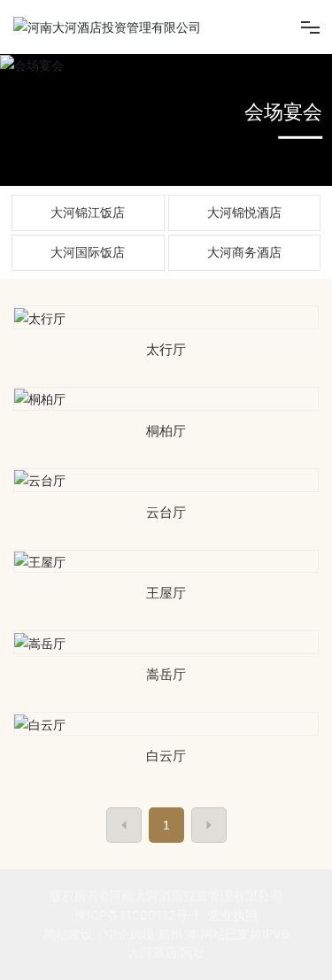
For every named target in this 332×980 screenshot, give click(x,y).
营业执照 (233, 914)
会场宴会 (283, 111)
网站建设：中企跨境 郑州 (112, 934)
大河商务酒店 (244, 251)
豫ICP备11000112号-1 (136, 914)
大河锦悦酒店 (244, 212)
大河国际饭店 (87, 251)
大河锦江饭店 (87, 212)
